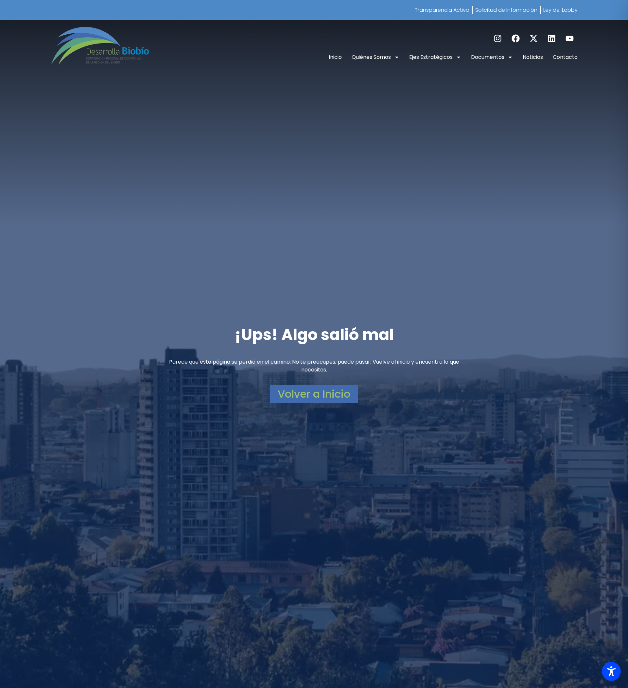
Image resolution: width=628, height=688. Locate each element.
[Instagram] (497, 38)
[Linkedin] (551, 38)
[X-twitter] (533, 38)
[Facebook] (515, 38)
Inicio (335, 57)
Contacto (565, 57)
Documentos (487, 57)
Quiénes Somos (371, 57)
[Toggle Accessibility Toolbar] (611, 671)
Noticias (533, 57)
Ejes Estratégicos (431, 57)
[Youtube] (569, 38)
